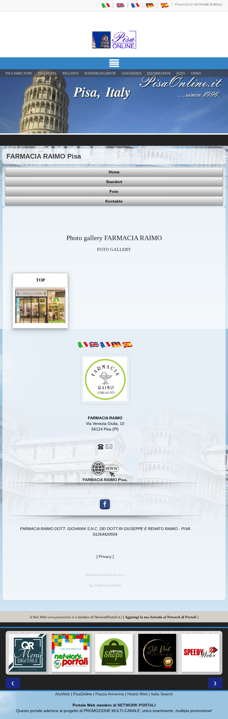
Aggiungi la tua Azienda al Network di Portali (160, 617)
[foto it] (82, 345)
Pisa (77, 694)
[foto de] (116, 345)
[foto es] (127, 345)
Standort (114, 181)
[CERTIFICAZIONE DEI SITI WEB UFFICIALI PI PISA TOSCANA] (157, 653)
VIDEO (196, 73)
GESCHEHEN (132, 73)
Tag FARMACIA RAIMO (105, 585)
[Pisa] (114, 40)
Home (114, 172)
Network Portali (208, 4)
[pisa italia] (105, 5)
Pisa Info (71, 73)
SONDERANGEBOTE (100, 73)
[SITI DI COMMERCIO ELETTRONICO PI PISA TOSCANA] (114, 653)
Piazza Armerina (109, 694)
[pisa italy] (120, 5)
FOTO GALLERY (114, 249)
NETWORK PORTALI (137, 705)
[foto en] (94, 345)
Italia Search (162, 694)
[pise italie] (135, 5)
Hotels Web (137, 694)
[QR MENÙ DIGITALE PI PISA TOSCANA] (27, 653)
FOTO (180, 73)
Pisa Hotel (47, 73)
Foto (114, 191)
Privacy (105, 556)
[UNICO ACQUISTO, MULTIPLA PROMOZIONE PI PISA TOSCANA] (71, 653)
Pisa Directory (19, 73)
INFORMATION (159, 73)
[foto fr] (105, 345)
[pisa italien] (149, 5)
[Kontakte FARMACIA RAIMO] (105, 446)
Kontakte (114, 201)
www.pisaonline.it (60, 617)
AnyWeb (62, 694)
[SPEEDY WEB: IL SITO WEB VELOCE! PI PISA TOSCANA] (200, 653)
